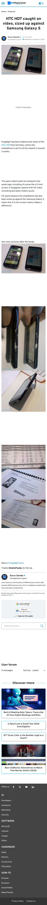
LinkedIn (33, 787)
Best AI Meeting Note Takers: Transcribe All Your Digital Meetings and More (23, 714)
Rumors (4, 857)
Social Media (6, 888)
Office (4, 841)
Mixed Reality (7, 892)
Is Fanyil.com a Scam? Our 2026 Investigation (23, 725)
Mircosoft (5, 826)
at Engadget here (15, 563)
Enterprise (6, 805)
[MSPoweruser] (17, 3)
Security (5, 815)
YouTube (26, 787)
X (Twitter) (20, 787)
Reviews (5, 878)
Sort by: (27, 670)
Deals (3, 852)
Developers (6, 800)
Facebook (13, 787)
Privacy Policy (18, 901)
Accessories (6, 862)
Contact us (30, 901)
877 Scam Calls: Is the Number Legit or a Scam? (24, 737)
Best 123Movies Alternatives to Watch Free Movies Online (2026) (23, 769)
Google (4, 836)
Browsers (5, 883)
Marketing (5, 810)
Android (4, 831)
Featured (11, 12)
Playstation (6, 866)
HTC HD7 (5, 145)
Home (3, 12)
